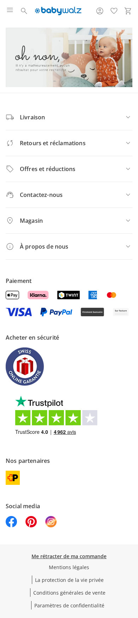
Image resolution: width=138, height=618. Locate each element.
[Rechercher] (24, 11)
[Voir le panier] (128, 11)
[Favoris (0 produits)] (114, 11)
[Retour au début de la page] (131, 568)
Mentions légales (69, 567)
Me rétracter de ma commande (69, 556)
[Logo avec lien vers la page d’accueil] (58, 11)
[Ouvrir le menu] (10, 11)
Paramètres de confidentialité (69, 605)
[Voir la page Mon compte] (100, 11)
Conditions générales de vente (69, 592)
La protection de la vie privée (69, 580)
